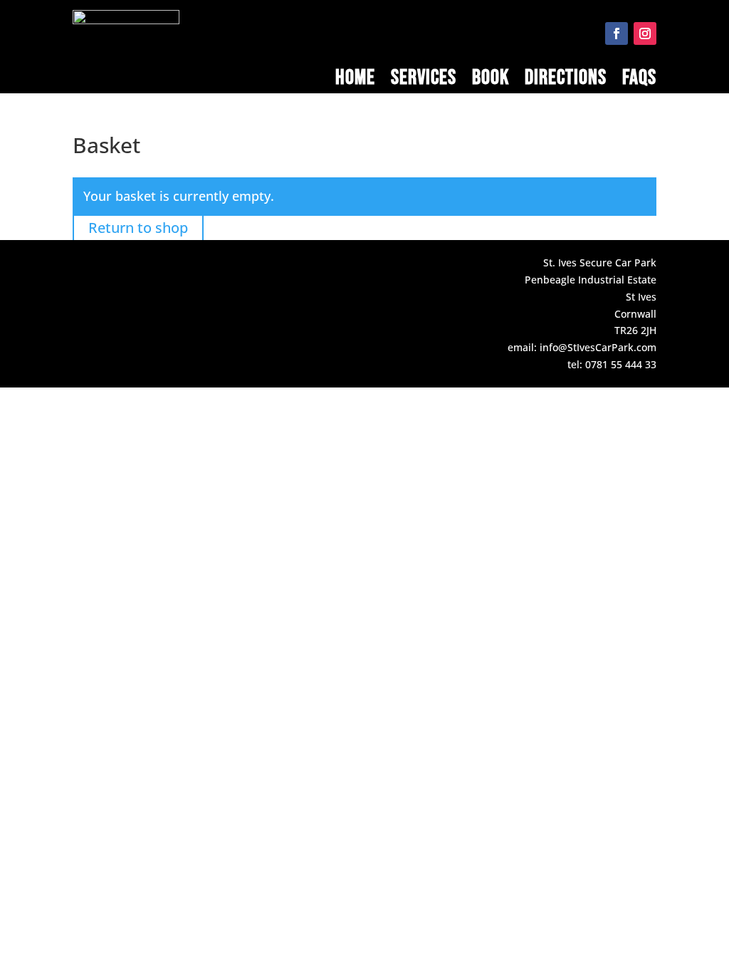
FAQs (639, 80)
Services (423, 80)
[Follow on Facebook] (616, 33)
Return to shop (138, 227)
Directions (566, 80)
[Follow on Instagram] (645, 33)
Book (490, 80)
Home (355, 80)
